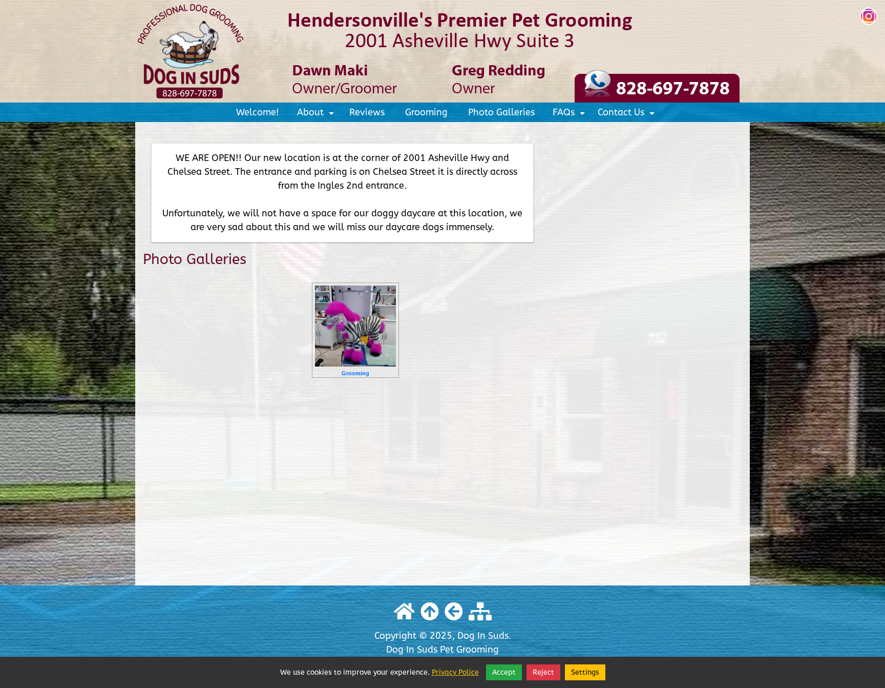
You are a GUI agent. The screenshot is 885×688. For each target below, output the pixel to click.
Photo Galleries (501, 112)
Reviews (367, 112)
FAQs (570, 114)
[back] (454, 612)
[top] (429, 612)
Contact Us (628, 114)
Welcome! (257, 112)
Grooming (426, 112)
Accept (504, 672)
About (317, 114)
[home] (442, 50)
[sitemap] (480, 612)
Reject (543, 672)
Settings (585, 672)
